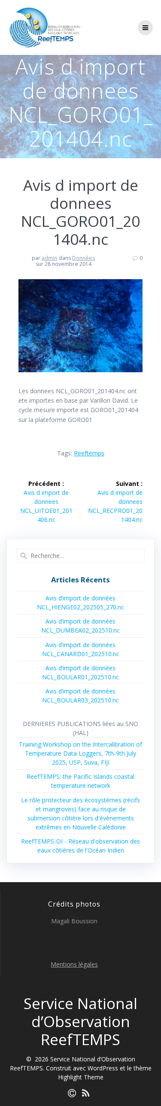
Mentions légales (74, 964)
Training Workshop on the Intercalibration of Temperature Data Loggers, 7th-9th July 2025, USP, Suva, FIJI (80, 753)
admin (49, 258)
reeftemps (89, 453)
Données (83, 258)
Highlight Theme (80, 1077)
